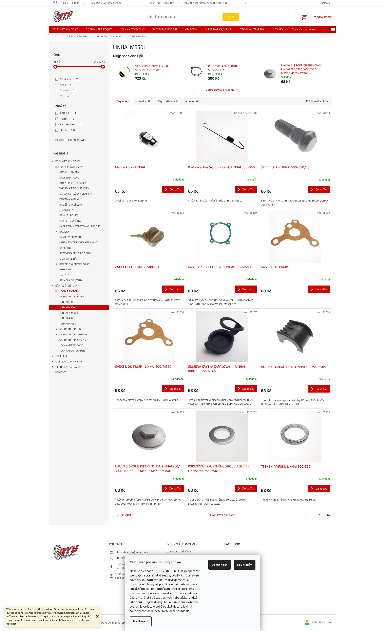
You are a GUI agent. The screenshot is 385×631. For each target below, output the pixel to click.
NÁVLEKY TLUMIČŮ (70, 237)
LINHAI (67, 130)
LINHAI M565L (68, 324)
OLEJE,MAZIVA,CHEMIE (68, 362)
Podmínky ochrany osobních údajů (205, 3)
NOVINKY (60, 372)
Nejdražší (144, 101)
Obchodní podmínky (162, 3)
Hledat (231, 16)
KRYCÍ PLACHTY (68, 215)
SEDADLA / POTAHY (70, 280)
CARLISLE (68, 113)
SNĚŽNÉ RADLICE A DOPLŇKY (76, 253)
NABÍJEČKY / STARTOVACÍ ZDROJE (79, 226)
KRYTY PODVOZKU (70, 221)
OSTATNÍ (64, 275)
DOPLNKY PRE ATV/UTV (69, 167)
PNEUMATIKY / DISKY (67, 161)
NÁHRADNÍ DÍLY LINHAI (71, 297)
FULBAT (67, 119)
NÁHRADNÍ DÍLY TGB (70, 329)
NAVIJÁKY (65, 232)
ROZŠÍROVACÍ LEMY (70, 205)
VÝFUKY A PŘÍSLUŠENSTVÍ (74, 188)
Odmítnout (219, 565)
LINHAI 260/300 (69, 313)
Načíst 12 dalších (222, 515)
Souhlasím (244, 565)
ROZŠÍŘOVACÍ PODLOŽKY (74, 264)
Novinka (67, 90)
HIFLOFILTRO (70, 125)
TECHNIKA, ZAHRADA (67, 367)
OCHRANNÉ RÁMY (69, 259)
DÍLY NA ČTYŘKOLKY (67, 286)
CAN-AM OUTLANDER (72, 351)
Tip (64, 96)
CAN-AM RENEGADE (71, 345)
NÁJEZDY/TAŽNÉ (69, 178)
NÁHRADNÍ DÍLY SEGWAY (73, 335)
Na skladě (69, 79)
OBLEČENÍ (61, 356)
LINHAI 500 (66, 302)
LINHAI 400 (66, 318)
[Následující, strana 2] (319, 515)
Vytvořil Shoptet (322, 623)
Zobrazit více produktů (220, 89)
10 (328, 515)
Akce (65, 85)
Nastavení (140, 621)
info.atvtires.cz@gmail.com (131, 552)
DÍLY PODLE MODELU (67, 291)
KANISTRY (65, 248)
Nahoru (125, 515)
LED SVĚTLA (66, 210)
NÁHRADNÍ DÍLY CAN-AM (72, 340)
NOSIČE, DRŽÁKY (69, 172)
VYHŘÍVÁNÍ (65, 270)
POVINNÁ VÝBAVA (69, 199)
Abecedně (192, 101)
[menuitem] (65, 29)
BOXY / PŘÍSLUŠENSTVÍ (72, 183)
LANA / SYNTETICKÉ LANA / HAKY (78, 242)
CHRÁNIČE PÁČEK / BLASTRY (76, 194)
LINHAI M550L (68, 308)
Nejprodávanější (168, 101)
